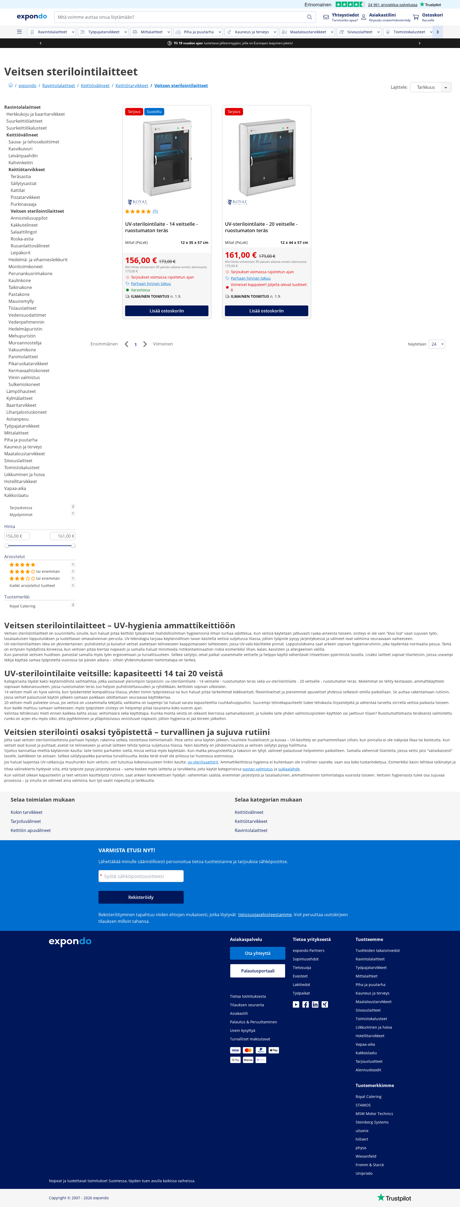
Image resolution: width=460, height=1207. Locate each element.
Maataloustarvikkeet (24, 454)
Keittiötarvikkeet (27, 169)
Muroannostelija (25, 343)
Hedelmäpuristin (25, 329)
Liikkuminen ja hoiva (24, 474)
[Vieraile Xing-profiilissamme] (325, 1006)
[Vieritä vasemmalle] (40, 43)
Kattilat (18, 190)
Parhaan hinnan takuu (151, 283)
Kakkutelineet (24, 225)
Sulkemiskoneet (24, 384)
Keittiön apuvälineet (31, 830)
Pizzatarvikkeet (25, 197)
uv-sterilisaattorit (203, 762)
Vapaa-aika (15, 488)
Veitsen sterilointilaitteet (37, 211)
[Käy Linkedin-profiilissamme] (315, 1006)
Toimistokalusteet (22, 467)
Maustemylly (21, 301)
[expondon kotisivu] (11, 85)
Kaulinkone (20, 280)
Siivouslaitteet (18, 461)
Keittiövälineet (22, 135)
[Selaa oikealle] (419, 43)
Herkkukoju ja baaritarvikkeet (35, 114)
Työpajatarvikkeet (22, 426)
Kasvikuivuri (20, 149)
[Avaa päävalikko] (19, 32)
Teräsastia (21, 176)
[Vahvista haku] (309, 17)
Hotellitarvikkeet (20, 481)
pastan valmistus (258, 768)
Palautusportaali (257, 971)
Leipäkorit (21, 253)
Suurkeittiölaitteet (24, 121)
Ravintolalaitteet (22, 107)
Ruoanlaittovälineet (30, 246)
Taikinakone (20, 287)
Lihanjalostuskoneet (26, 412)
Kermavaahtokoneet (29, 370)
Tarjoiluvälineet (26, 821)
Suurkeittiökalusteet (26, 128)
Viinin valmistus (24, 377)
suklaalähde (289, 768)
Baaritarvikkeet (21, 405)
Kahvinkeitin (21, 163)
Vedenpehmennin (26, 322)
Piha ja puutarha (21, 440)
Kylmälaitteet (19, 398)
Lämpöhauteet (21, 391)
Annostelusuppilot (29, 218)
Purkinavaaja (23, 204)
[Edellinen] (126, 344)
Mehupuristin (22, 336)
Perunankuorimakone (30, 273)
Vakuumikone (22, 350)
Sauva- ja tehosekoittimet (34, 142)
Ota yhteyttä (257, 953)
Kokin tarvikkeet (27, 812)
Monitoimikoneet (26, 266)
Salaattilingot (24, 232)
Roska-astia (22, 239)
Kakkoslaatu (16, 495)
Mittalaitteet (16, 433)
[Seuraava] (145, 344)
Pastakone (19, 294)
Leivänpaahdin (23, 156)
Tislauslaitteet (22, 308)
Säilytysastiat (24, 183)
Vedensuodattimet (27, 315)
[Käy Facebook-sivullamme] (305, 1006)
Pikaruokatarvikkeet (28, 364)
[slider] (7, 546)
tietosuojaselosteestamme (265, 915)
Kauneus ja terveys (23, 447)
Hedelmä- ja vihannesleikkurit (38, 260)
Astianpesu (17, 419)
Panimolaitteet (23, 357)
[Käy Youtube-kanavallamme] (296, 1006)
